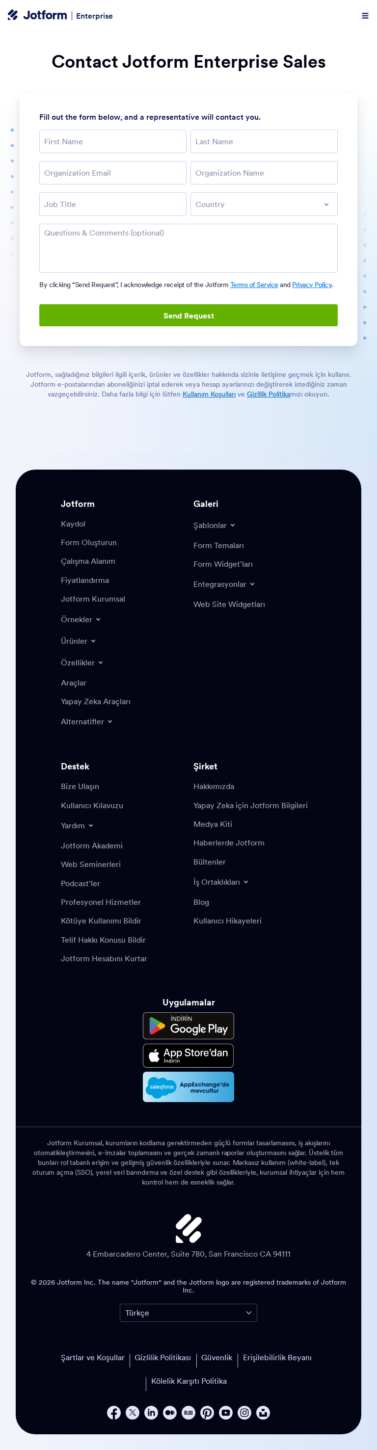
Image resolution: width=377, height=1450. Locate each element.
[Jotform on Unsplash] (263, 1413)
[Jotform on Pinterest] (207, 1413)
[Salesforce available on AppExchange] (188, 1087)
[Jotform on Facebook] (114, 1413)
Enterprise (94, 15)
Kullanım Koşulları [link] (209, 394)
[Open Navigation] (365, 16)
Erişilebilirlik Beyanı (277, 1357)
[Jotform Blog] (188, 1413)
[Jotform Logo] (37, 15)
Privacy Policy (311, 284)
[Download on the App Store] (188, 1056)
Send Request (188, 315)
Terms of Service (254, 284)
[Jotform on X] (132, 1413)
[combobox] (264, 204)
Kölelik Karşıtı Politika (189, 1381)
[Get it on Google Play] (188, 1026)
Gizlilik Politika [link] (268, 394)
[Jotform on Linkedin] (151, 1413)
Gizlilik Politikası (163, 1357)
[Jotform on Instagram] (244, 1413)
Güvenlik (216, 1357)
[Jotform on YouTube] (226, 1413)
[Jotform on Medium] (170, 1413)
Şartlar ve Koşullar (93, 1357)
